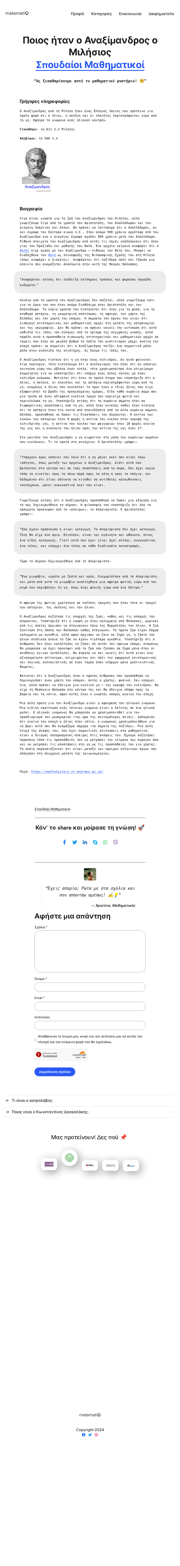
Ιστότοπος (42, 1017)
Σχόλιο (40, 927)
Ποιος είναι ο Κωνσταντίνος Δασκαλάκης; (50, 1112)
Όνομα (40, 979)
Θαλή (52, 255)
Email (39, 998)
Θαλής (24, 250)
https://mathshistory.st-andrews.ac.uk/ (67, 771)
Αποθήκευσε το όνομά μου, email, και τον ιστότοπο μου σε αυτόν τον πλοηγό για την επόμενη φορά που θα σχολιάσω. (90, 1039)
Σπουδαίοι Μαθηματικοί (90, 65)
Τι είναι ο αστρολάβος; (32, 1100)
